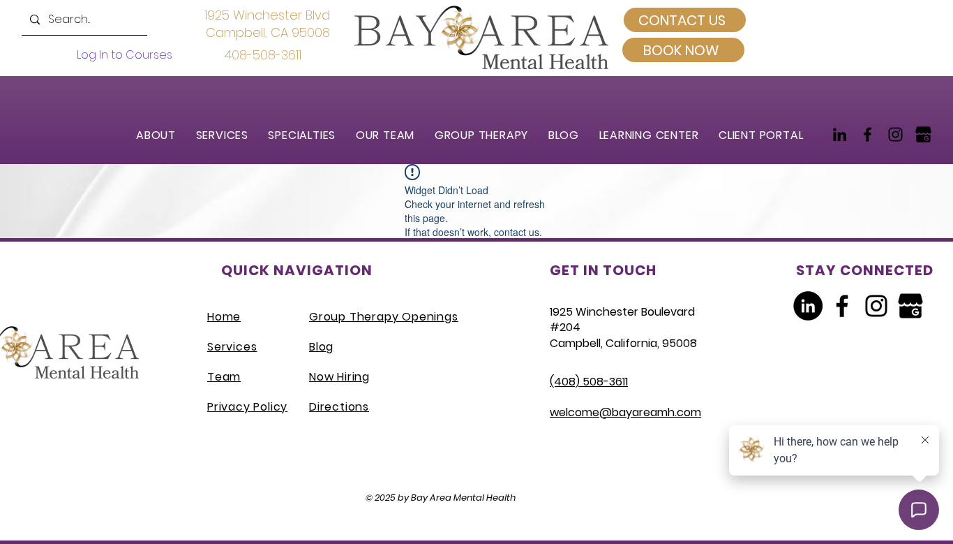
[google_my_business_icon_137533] (923, 134)
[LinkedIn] (839, 134)
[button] (229, 135)
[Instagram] (895, 134)
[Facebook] (867, 134)
